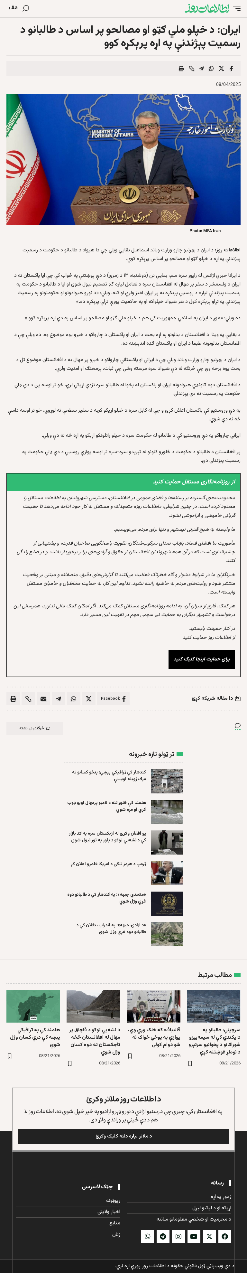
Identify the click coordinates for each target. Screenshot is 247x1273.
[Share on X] (221, 68)
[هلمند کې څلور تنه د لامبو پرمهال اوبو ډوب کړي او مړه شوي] (167, 812)
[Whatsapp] (147, 1236)
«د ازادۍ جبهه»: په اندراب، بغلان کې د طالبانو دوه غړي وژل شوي (111, 929)
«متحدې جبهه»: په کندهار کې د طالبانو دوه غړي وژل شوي (106, 898)
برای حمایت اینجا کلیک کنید (202, 659)
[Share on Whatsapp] (211, 68)
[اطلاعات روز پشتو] (207, 8)
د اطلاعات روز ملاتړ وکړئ (123, 1099)
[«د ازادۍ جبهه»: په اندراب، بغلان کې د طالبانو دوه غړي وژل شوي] (167, 934)
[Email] (43, 698)
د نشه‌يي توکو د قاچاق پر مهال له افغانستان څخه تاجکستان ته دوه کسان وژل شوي (94, 1041)
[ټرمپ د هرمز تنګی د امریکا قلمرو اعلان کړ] (167, 873)
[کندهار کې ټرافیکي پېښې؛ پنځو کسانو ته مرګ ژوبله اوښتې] (167, 781)
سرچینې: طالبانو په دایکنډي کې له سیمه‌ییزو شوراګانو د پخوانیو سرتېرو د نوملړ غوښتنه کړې (214, 1041)
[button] (235, 8)
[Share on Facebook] (231, 68)
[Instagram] (178, 1236)
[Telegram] (163, 1236)
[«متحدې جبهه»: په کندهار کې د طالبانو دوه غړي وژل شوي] (167, 904)
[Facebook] (224, 1236)
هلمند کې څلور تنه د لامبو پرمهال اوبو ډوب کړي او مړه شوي (106, 806)
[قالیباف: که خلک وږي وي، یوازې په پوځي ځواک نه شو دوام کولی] (153, 1006)
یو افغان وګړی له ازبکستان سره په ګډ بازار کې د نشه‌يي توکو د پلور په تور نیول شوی (107, 837)
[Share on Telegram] (201, 68)
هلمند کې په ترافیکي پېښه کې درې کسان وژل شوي (35, 1037)
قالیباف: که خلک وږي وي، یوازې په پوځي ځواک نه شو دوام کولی (154, 1037)
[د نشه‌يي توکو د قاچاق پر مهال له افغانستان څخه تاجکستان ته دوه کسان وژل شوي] (93, 1006)
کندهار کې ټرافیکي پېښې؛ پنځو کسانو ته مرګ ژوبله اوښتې (109, 776)
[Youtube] (194, 1236)
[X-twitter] (209, 1236)
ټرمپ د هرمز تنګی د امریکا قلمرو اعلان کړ (108, 864)
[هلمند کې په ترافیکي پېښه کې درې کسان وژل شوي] (33, 1006)
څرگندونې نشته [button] (31, 728)
